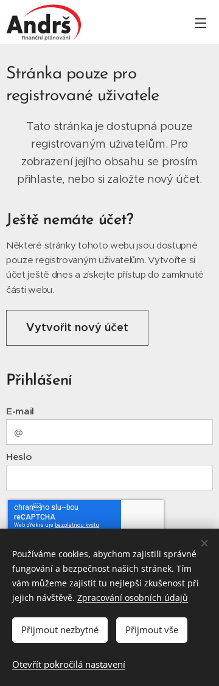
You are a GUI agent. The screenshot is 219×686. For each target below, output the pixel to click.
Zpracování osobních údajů (132, 597)
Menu (201, 22)
